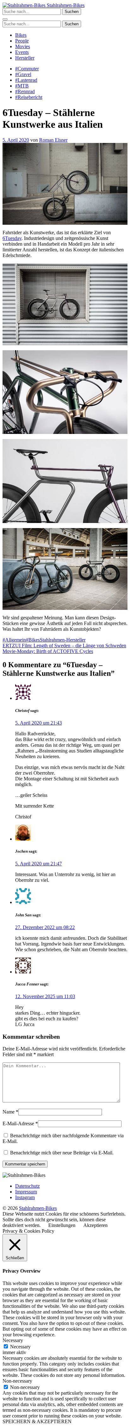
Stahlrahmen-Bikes (65, 5)
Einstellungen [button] (61, 1225)
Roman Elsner (53, 140)
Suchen (72, 11)
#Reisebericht (28, 97)
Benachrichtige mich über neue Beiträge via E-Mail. (62, 1152)
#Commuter (27, 68)
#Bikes (33, 639)
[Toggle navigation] (5, 19)
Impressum (26, 1191)
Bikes (21, 35)
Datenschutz (27, 1186)
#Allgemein (14, 639)
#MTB (22, 85)
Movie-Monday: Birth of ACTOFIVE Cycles (48, 651)
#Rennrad (25, 91)
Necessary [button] (13, 1340)
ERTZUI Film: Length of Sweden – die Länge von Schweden (64, 645)
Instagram (25, 1197)
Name (9, 1111)
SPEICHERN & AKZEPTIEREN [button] (37, 1421)
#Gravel (23, 74)
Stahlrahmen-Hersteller (63, 639)
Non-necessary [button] (17, 1381)
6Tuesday (12, 238)
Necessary (20, 1346)
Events (22, 52)
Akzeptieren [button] (95, 1225)
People (22, 40)
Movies (22, 46)
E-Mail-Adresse (18, 1123)
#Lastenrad (26, 80)
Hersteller (24, 58)
